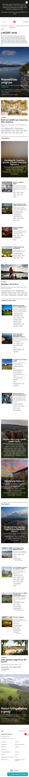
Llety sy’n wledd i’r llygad (18, 182)
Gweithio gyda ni (4, 759)
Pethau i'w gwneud (20, 25)
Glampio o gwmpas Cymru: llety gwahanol (19, 306)
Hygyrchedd (3, 741)
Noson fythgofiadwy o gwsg (14, 710)
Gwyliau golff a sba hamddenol (18, 247)
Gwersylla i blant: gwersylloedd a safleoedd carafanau (19, 335)
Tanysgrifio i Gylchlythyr (20, 744)
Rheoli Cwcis (3, 746)
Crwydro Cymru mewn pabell (20, 360)
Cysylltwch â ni (4, 744)
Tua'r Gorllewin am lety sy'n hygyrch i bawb (20, 568)
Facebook (17, 751)
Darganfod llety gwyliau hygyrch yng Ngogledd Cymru (14, 529)
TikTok (16, 757)
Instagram (17, 746)
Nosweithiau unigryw (9, 81)
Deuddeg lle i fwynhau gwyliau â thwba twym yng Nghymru (14, 162)
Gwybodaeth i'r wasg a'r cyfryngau (20, 760)
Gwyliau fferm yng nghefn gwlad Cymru (14, 440)
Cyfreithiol (17, 741)
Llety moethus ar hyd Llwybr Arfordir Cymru (20, 204)
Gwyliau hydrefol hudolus (18, 228)
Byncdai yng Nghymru (14, 481)
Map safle (3, 754)
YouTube (16, 754)
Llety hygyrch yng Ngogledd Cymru (18, 548)
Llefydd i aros (12, 25)
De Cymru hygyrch (18, 617)
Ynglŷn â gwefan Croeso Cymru (7, 757)
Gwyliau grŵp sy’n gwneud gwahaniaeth (19, 394)
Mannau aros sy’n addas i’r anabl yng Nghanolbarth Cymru (20, 594)
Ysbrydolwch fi (4, 25)
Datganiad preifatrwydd (6, 751)
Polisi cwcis (3, 749)
